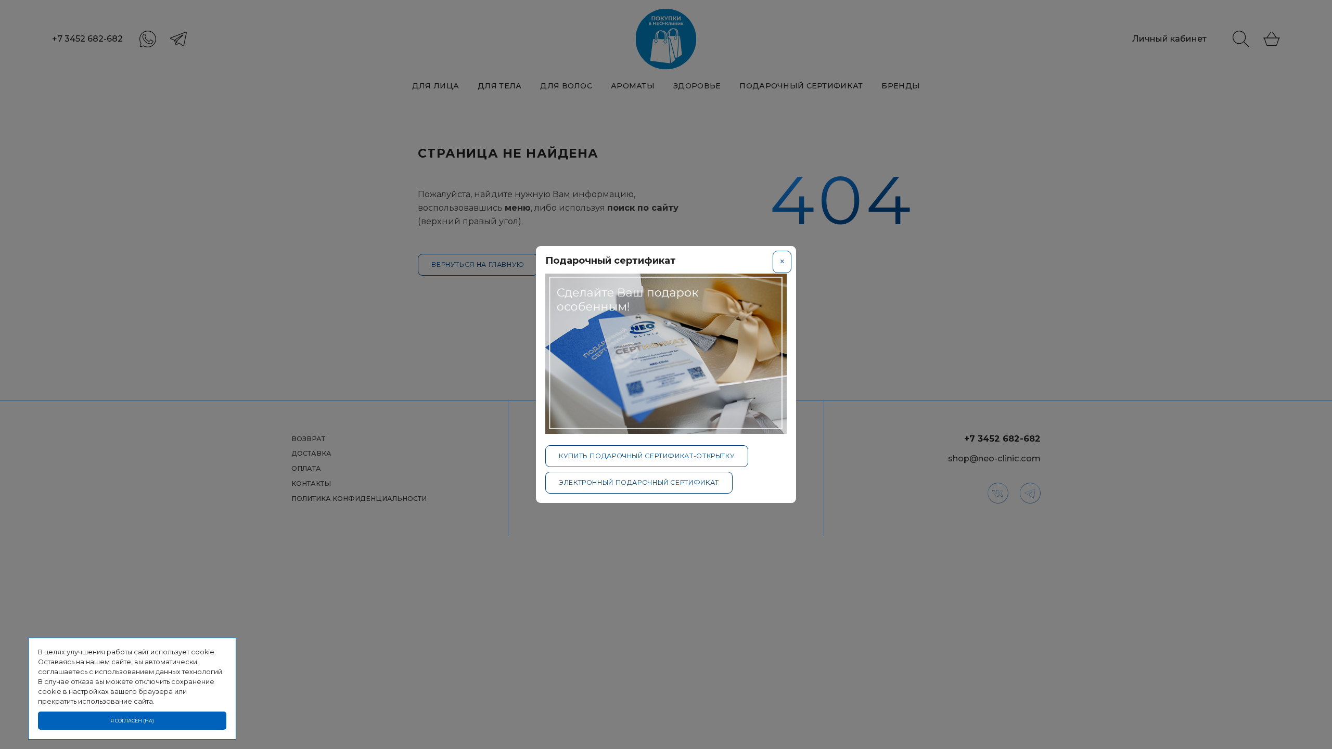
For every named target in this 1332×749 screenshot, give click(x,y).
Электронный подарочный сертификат (639, 482)
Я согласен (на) (132, 721)
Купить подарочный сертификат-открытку (647, 456)
